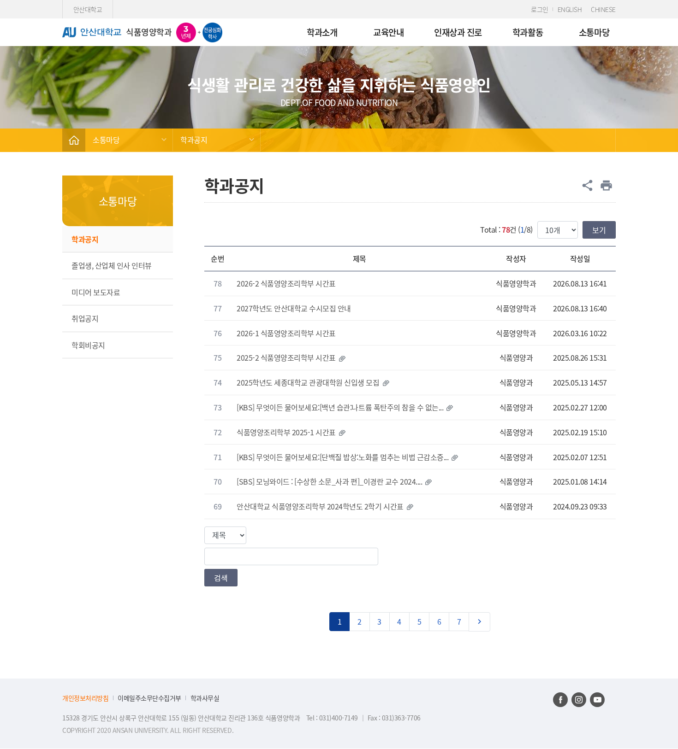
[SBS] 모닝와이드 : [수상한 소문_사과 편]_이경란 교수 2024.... (329, 481)
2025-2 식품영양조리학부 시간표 (286, 357)
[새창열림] (560, 699)
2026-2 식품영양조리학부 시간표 (286, 283)
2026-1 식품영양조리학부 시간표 (286, 333)
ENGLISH (570, 9)
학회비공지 (88, 345)
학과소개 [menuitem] (322, 32)
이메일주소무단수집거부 (149, 698)
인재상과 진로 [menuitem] (458, 32)
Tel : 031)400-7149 (333, 717)
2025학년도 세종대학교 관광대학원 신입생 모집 (308, 382)
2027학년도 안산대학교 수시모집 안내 (294, 308)
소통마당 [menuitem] (594, 32)
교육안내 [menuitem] (388, 32)
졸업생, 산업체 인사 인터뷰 (111, 265)
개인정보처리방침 (85, 698)
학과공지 (193, 139)
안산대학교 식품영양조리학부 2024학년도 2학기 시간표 (320, 506)
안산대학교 (87, 9)
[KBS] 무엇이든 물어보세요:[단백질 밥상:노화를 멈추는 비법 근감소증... (342, 456)
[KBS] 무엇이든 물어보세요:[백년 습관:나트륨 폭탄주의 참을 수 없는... (340, 407)
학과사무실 (205, 698)
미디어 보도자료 (95, 292)
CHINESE (603, 9)
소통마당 (106, 139)
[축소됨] (73, 140)
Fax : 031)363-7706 (394, 717)
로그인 (539, 9)
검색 (221, 577)
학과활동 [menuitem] (527, 32)
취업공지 (84, 318)
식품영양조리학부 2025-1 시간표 (286, 432)
